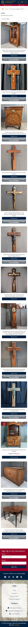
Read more (14, 55)
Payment (14, 593)
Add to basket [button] (14, 457)
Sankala (16, 625)
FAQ (14, 590)
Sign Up (14, 567)
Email (4, 560)
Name (4, 554)
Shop (6, 9)
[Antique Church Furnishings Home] (3, 2)
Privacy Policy (14, 596)
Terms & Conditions (14, 599)
